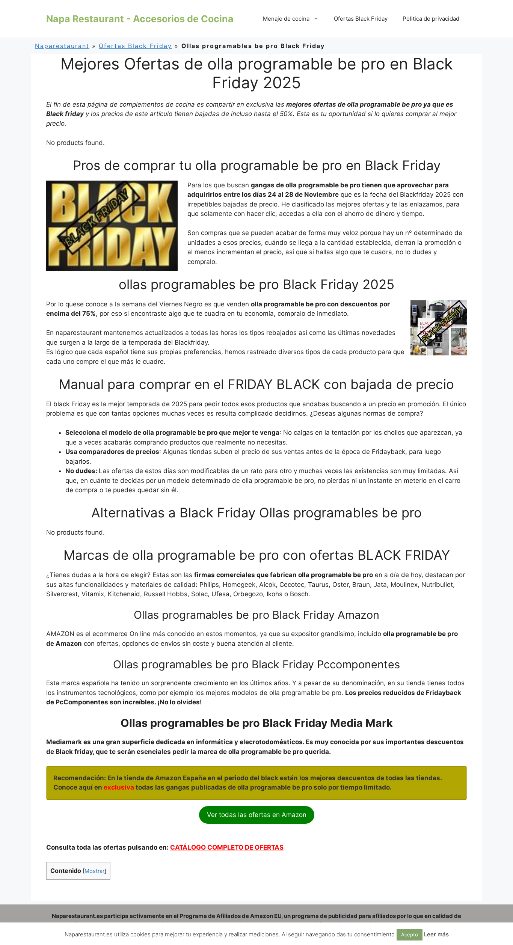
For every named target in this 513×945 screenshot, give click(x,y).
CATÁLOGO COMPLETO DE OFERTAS (227, 847)
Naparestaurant (62, 46)
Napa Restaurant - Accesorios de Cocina (140, 18)
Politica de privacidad (431, 18)
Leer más (436, 934)
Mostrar (94, 871)
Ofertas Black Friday (361, 18)
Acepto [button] (409, 934)
